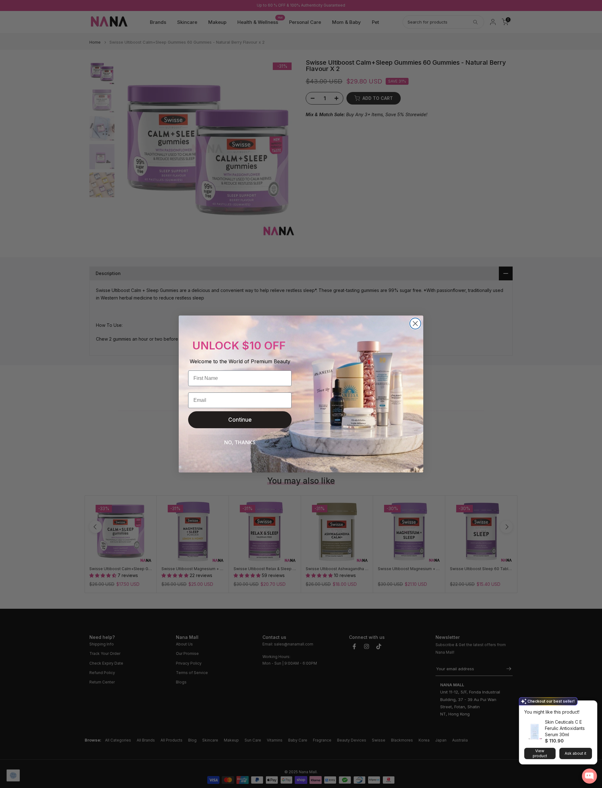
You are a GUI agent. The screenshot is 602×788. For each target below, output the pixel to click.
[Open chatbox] (589, 776)
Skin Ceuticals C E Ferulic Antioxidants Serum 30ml (565, 728)
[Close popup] (590, 706)
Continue (240, 420)
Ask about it (575, 753)
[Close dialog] (415, 323)
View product (540, 753)
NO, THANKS (240, 442)
